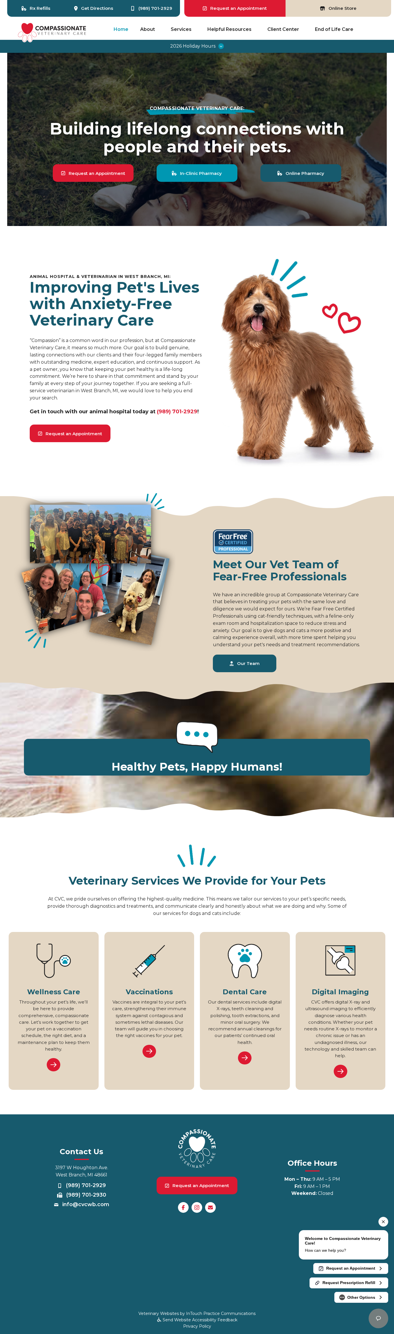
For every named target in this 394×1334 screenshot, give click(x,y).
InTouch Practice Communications (221, 1313)
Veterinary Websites (158, 1313)
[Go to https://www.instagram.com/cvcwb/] (197, 1207)
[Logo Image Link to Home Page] (52, 32)
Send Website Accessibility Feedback (199, 1319)
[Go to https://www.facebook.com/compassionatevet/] (183, 1207)
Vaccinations (149, 992)
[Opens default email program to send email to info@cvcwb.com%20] (210, 1207)
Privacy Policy (197, 1326)
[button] (197, 46)
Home (121, 29)
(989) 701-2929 (177, 411)
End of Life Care (334, 29)
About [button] (147, 29)
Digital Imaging (340, 992)
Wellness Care (53, 992)
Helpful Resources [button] (229, 29)
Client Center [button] (283, 29)
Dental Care (245, 992)
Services (181, 29)
